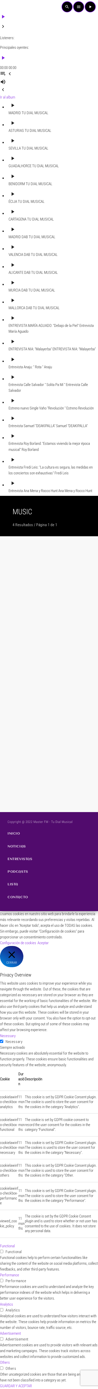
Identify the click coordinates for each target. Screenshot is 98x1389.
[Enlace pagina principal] (11, 7)
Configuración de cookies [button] (18, 943)
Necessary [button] (8, 1036)
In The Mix (16, 594)
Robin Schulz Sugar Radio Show (36, 722)
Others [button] (5, 1362)
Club (11, 586)
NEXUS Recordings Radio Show (36, 658)
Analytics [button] (6, 1304)
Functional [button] (7, 1246)
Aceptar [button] (43, 943)
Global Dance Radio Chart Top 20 (37, 786)
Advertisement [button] (10, 1333)
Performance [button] (9, 1275)
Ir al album (7, 97)
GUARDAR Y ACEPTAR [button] (16, 1386)
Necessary (14, 1041)
